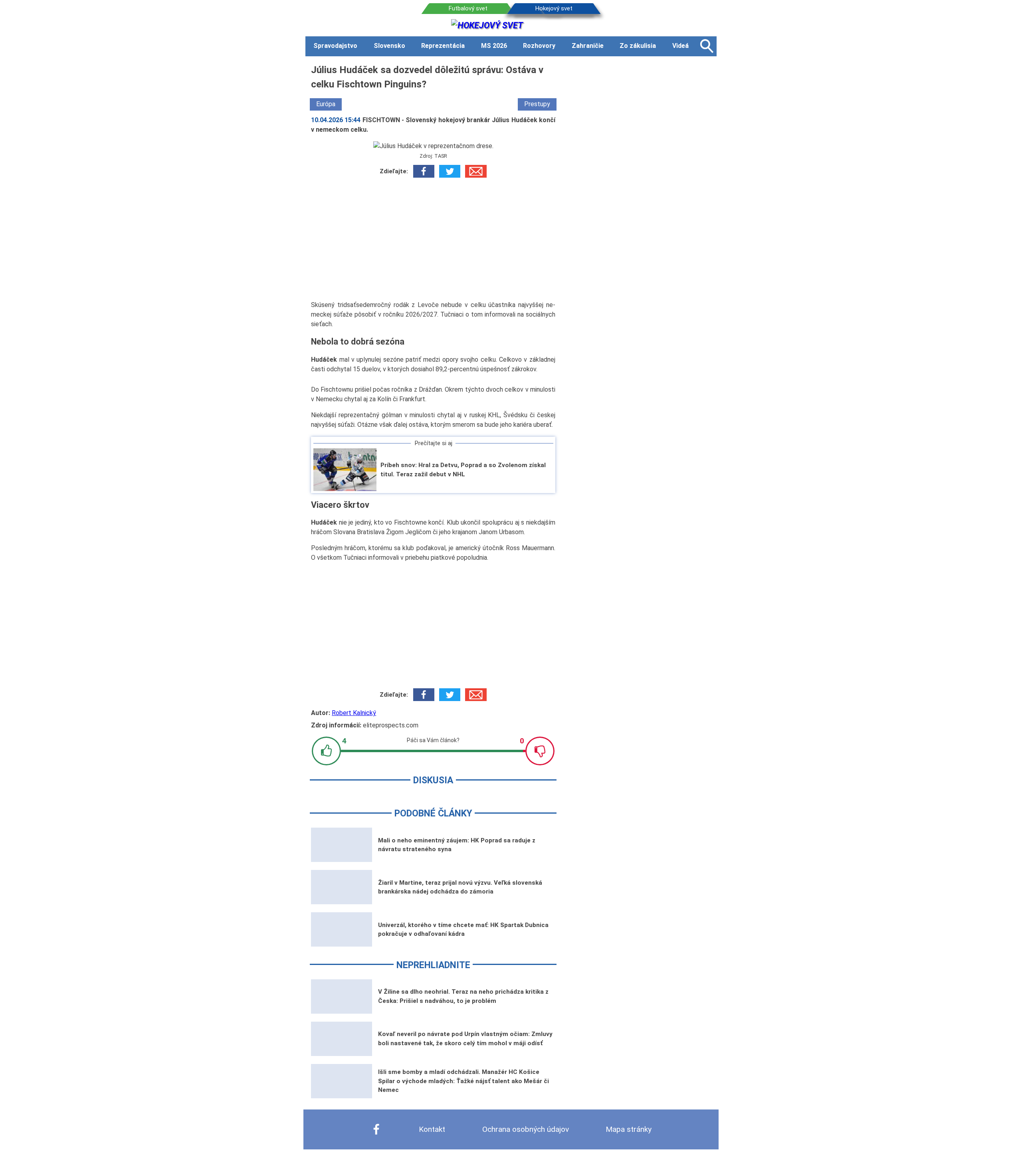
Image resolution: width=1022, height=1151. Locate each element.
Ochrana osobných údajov (525, 1129)
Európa (325, 104)
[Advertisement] (433, 239)
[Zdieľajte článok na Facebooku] (423, 171)
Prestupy (537, 104)
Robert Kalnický (354, 713)
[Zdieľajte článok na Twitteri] (449, 171)
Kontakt (432, 1129)
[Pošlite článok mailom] (475, 171)
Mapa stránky (629, 1129)
